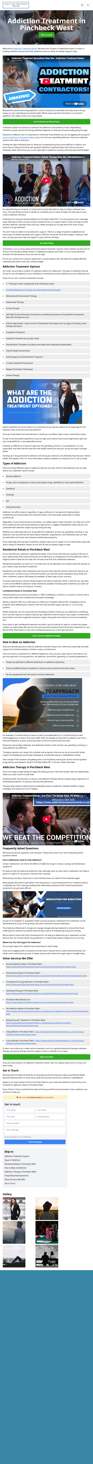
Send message (35, 1142)
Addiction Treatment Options (17, 1156)
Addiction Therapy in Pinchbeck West (20, 1171)
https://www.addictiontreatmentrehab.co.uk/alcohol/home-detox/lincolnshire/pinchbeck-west (46, 975)
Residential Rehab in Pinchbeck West (20, 1164)
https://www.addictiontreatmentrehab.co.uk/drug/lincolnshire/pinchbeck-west (40, 984)
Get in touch (46, 35)
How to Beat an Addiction (15, 1168)
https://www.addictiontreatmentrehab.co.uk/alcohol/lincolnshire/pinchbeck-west (41, 967)
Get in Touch (10, 1183)
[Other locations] (82, 5)
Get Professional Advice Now (46, 121)
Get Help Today (46, 243)
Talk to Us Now (46, 1057)
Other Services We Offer (15, 1179)
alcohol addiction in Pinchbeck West (18, 137)
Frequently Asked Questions (17, 1175)
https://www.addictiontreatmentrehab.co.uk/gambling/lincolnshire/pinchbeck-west (42, 993)
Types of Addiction (12, 1160)
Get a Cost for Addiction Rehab (46, 636)
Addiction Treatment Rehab (25, 48)
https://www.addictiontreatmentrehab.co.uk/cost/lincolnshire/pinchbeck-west (39, 1002)
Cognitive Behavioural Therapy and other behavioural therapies (33, 290)
